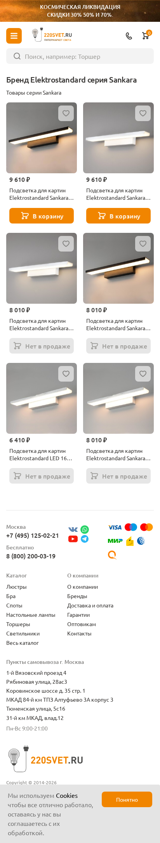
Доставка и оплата (90, 605)
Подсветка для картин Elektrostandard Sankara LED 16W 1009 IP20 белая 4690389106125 (41, 324)
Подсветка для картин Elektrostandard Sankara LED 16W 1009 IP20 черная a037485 (38, 194)
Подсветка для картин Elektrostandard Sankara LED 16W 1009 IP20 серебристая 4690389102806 (115, 454)
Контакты (79, 633)
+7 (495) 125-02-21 (32, 535)
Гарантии (78, 614)
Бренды (77, 595)
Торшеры (18, 623)
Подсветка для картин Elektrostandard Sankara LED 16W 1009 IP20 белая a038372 (118, 194)
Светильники (23, 633)
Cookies (67, 795)
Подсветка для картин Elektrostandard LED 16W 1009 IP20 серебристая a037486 (40, 454)
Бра (11, 595)
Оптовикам (81, 623)
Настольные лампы (31, 614)
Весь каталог (22, 642)
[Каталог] (14, 36)
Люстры (16, 586)
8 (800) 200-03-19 (31, 555)
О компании (82, 586)
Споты (14, 605)
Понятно (127, 799)
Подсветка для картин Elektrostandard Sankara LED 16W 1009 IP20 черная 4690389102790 (116, 324)
